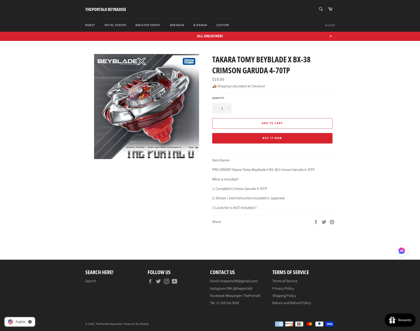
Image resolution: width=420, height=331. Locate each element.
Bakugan (177, 25)
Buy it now (272, 138)
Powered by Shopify (136, 324)
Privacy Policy (283, 288)
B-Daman (200, 25)
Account (330, 25)
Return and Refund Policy (291, 303)
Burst (90, 25)
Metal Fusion (115, 25)
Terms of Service (284, 281)
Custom (222, 25)
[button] (401, 251)
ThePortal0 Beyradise (105, 9)
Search (90, 281)
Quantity (218, 98)
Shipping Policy (284, 295)
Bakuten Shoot (148, 25)
